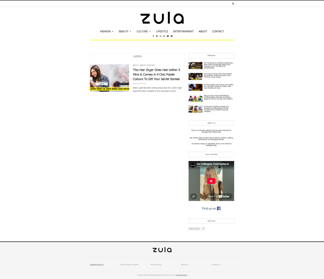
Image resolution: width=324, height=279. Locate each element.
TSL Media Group (181, 275)
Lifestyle (162, 31)
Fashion (105, 31)
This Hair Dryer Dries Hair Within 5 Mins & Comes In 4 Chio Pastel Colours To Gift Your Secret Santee (156, 74)
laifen (137, 56)
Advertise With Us (97, 265)
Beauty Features (147, 65)
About (203, 31)
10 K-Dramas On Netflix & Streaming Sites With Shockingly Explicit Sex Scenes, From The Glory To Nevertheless (218, 65)
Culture (142, 31)
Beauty (123, 31)
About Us (184, 265)
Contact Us (215, 265)
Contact (218, 31)
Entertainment (183, 31)
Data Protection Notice (129, 265)
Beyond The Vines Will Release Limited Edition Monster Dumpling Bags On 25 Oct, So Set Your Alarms (218, 97)
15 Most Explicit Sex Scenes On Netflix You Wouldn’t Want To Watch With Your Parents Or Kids (218, 86)
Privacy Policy (156, 265)
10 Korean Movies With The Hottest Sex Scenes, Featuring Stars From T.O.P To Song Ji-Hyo (218, 75)
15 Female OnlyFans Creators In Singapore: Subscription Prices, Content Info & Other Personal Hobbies (216, 108)
